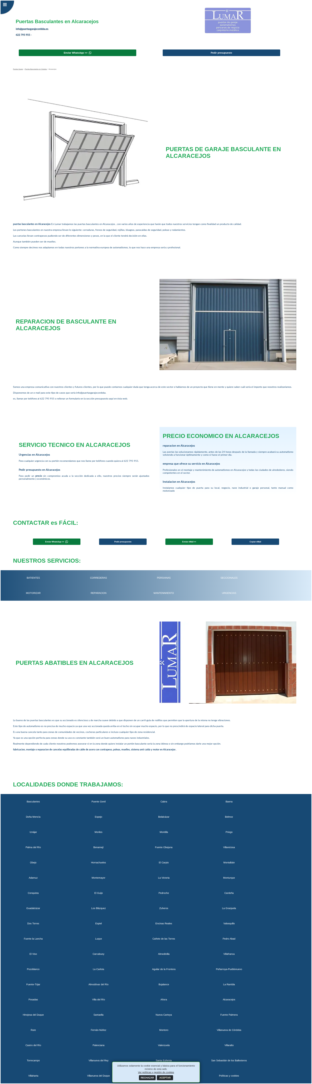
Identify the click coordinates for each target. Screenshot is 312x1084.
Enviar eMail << (189, 542)
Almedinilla (164, 954)
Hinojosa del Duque (33, 1014)
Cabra (164, 801)
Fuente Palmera (229, 1014)
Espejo (98, 816)
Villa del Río (98, 999)
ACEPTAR (165, 1077)
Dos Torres (33, 923)
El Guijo (98, 893)
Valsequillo (229, 923)
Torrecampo (33, 1060)
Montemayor (98, 877)
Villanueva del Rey (98, 1060)
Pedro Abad (229, 938)
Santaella (98, 1014)
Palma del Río (33, 847)
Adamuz (33, 877)
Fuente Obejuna (163, 847)
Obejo (33, 862)
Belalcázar (163, 816)
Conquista (33, 893)
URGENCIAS (229, 593)
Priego (229, 832)
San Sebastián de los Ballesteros (229, 1060)
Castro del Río (33, 1045)
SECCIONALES (229, 577)
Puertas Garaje (18, 69)
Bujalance (164, 984)
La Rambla (229, 984)
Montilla (164, 832)
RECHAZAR (147, 1077)
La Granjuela (229, 908)
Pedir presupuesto (221, 52)
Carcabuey (98, 954)
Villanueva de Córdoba (229, 1030)
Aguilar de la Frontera (164, 969)
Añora (164, 999)
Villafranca (229, 954)
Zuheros (163, 908)
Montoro (163, 1030)
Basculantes (33, 801)
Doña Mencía (33, 816)
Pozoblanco (33, 969)
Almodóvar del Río (98, 984)
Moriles (98, 832)
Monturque (229, 877)
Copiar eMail (255, 542)
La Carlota (98, 969)
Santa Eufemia (164, 1060)
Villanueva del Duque (98, 1075)
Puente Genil (99, 801)
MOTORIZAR (33, 593)
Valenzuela (164, 1045)
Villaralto (229, 1045)
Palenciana (98, 1045)
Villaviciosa (229, 847)
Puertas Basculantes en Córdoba (35, 69)
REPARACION (98, 593)
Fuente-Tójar (33, 984)
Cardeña (229, 893)
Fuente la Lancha (33, 938)
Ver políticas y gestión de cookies (156, 1072)
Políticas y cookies (229, 1075)
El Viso (33, 954)
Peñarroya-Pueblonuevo (229, 969)
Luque (98, 938)
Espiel (98, 923)
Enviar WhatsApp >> (76, 52)
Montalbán (229, 862)
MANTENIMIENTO (164, 593)
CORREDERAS (98, 577)
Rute (33, 1030)
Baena (229, 801)
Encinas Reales (163, 923)
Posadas (33, 999)
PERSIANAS (164, 577)
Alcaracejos (229, 999)
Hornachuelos (98, 862)
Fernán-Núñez (98, 1030)
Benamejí (98, 847)
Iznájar (33, 832)
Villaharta (33, 1075)
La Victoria (164, 877)
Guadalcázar (33, 908)
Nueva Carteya (164, 1014)
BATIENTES (33, 577)
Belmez (229, 816)
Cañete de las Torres (163, 938)
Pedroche (164, 893)
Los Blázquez (98, 908)
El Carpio (164, 862)
